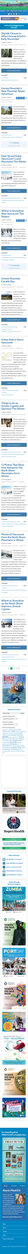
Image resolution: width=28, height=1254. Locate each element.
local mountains (7, 198)
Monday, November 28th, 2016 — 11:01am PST (13, 414)
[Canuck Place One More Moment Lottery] (14, 18)
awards (17, 731)
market (10, 740)
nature (8, 742)
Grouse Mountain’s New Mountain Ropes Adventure (13, 91)
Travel (11, 11)
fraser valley (12, 738)
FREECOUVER (16, 7)
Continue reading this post (13, 70)
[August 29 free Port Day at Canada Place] (14, 962)
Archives (22, 1186)
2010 (9, 729)
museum (4, 742)
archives (18, 729)
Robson (11, 745)
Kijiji (20, 200)
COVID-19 (4, 735)
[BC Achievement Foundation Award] (14, 930)
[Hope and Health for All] (14, 825)
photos (12, 521)
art (11, 731)
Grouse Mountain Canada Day (10, 280)
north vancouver (15, 390)
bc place (21, 731)
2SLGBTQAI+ (5, 729)
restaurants (5, 746)
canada (5, 327)
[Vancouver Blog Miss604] (14, 2)
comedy (15, 733)
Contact (25, 11)
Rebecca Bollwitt (7, 42)
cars (3, 454)
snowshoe (12, 260)
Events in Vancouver (8, 1239)
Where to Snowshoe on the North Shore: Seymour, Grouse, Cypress (12, 605)
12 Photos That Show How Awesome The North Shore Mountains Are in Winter (12, 470)
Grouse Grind (4, 80)
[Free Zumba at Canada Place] (14, 900)
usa (22, 749)
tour (20, 749)
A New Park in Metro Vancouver (12, 341)
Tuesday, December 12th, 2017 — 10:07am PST (8, 223)
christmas (5, 452)
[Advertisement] (14, 772)
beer (25, 731)
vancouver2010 (6, 751)
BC (2, 77)
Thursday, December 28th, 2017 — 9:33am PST (13, 167)
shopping (13, 198)
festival (21, 737)
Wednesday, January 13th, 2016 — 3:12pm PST (13, 545)
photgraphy (10, 526)
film (3, 739)
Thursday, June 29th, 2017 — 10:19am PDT (12, 287)
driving (14, 454)
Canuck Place (11, 733)
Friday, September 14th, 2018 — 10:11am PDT (7, 101)
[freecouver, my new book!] (14, 1181)
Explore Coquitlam (12, 737)
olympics (4, 744)
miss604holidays (17, 740)
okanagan (19, 742)
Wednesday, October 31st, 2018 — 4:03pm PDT (13, 44)
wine (23, 751)
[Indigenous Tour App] (14, 804)
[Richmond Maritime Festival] (14, 689)
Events (16, 11)
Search (22, 713)
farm (18, 737)
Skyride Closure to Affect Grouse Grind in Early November (13, 36)
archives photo (6, 731)
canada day (4, 331)
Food (7, 11)
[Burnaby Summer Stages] (14, 1022)
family (4, 135)
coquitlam (20, 733)
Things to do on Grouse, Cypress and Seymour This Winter (13, 406)
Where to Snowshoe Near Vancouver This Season (12, 213)
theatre (14, 747)
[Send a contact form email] (19, 14)
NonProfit (3, 11)
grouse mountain (12, 80)
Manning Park (22, 257)
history (17, 738)
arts (13, 731)
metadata (14, 131)
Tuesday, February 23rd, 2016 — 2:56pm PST (12, 481)
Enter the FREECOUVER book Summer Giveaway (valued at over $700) (14, 843)
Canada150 (9, 331)
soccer (14, 745)
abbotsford (13, 729)
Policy (4, 1235)
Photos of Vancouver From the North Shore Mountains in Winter (13, 537)
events (5, 737)
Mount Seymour (5, 260)
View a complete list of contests (13, 848)
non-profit (13, 742)
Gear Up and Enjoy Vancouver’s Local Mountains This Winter (13, 159)
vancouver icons (13, 751)
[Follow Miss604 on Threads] (14, 14)
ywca (3, 752)
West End (20, 751)
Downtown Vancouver (17, 735)
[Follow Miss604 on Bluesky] (9, 14)
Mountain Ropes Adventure (16, 137)
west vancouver (10, 657)
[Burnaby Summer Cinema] (14, 1107)
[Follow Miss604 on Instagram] (12, 14)
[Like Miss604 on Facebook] (17, 14)
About (20, 11)
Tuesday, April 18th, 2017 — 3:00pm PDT (11, 348)
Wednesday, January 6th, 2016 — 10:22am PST (13, 615)
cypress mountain (6, 200)
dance (9, 735)
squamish (18, 745)
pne (18, 744)
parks (11, 395)
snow (4, 255)
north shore (4, 526)
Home (4, 1224)
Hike (17, 80)
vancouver (5, 77)
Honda (3, 456)
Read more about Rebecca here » (12, 1217)
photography (5, 592)
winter (14, 456)
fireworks (7, 738)
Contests (14, 1186)
